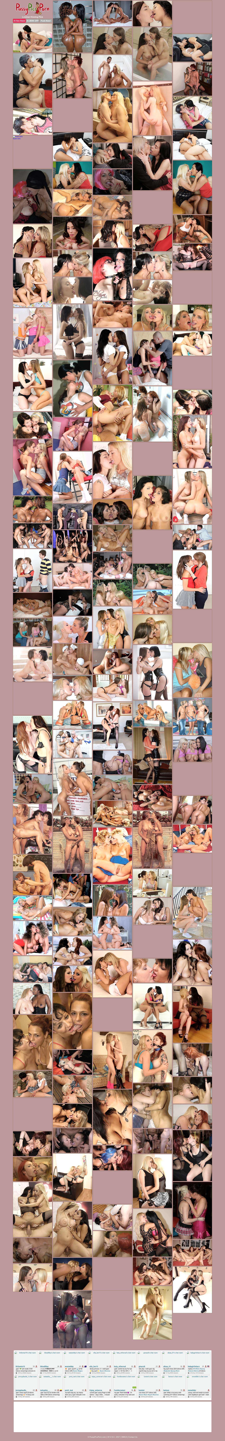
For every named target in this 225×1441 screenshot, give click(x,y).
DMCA (124, 1437)
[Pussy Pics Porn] (32, 8)
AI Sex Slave (19, 21)
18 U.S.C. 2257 (113, 1437)
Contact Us (132, 1437)
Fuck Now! (46, 21)
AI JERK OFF (33, 21)
